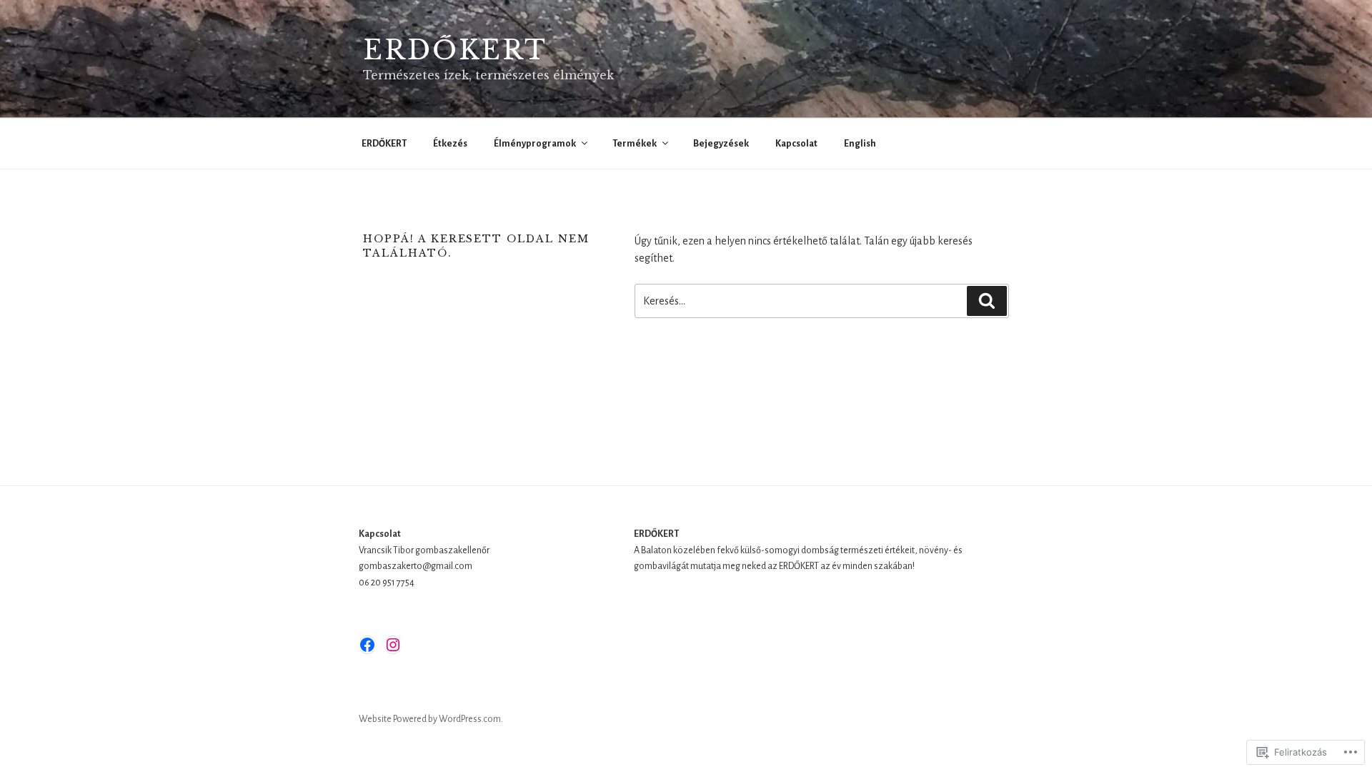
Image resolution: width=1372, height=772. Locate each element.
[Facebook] (367, 644)
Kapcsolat (796, 144)
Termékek (634, 144)
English (860, 144)
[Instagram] (393, 644)
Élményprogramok (535, 144)
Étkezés (450, 144)
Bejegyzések (721, 144)
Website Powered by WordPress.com (430, 719)
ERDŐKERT (455, 50)
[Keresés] (987, 301)
